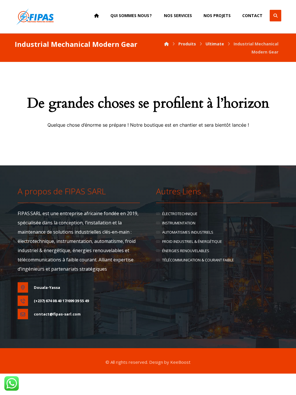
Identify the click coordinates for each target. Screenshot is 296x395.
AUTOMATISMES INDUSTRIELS (187, 232)
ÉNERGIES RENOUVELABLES (185, 250)
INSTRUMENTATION (178, 223)
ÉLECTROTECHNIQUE (179, 213)
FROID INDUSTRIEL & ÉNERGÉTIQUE (192, 241)
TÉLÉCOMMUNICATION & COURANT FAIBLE (198, 260)
